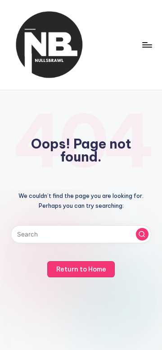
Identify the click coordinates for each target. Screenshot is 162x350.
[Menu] (146, 44)
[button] (142, 234)
